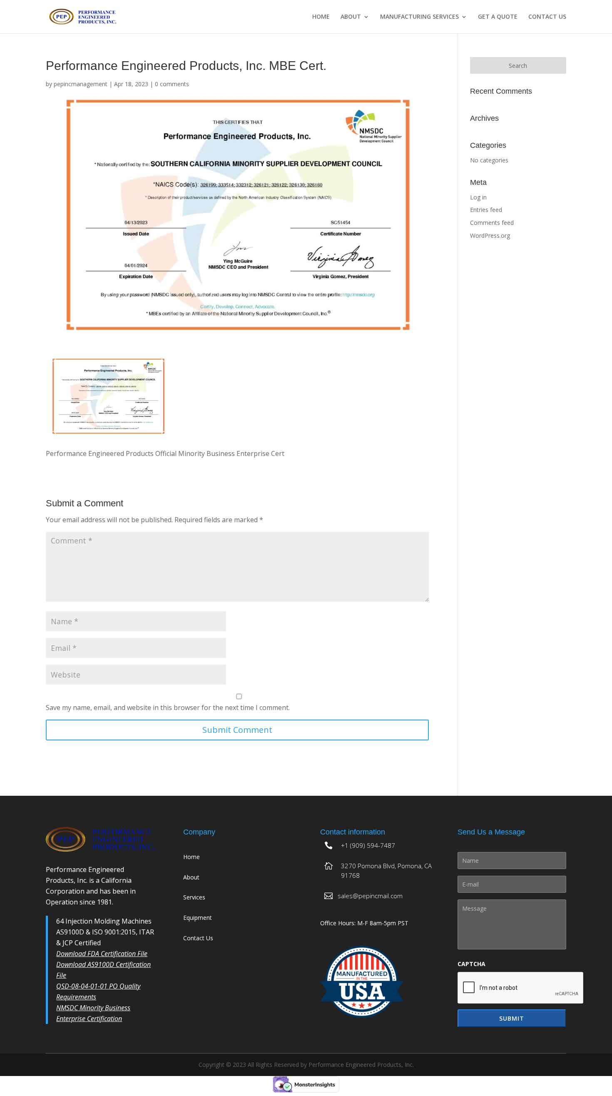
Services (194, 897)
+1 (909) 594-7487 (368, 845)
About (351, 17)
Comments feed (492, 223)
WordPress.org (490, 235)
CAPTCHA (471, 964)
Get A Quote (497, 17)
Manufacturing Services (419, 17)
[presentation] (521, 988)
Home (321, 17)
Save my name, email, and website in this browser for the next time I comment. (168, 707)
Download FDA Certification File (101, 953)
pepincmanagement (80, 84)
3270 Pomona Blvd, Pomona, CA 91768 (386, 871)
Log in (478, 197)
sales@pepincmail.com (370, 896)
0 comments (172, 84)
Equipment (197, 918)
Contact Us (547, 17)
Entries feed (486, 210)
